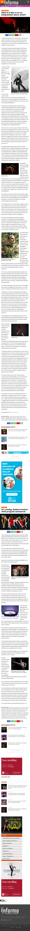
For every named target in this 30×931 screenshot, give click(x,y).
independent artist (11, 418)
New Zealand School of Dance (18, 713)
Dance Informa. (14, 412)
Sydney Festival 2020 (20, 717)
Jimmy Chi (3, 712)
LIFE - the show (24, 712)
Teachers (5, 851)
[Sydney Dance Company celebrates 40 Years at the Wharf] (4, 447)
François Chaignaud (6, 711)
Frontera (14, 711)
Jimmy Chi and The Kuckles (13, 712)
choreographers (15, 708)
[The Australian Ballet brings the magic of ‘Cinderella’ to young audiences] (4, 439)
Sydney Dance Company (9, 420)
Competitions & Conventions (11, 838)
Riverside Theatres (17, 714)
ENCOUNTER (9, 709)
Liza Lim (3, 713)
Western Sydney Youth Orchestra (18, 718)
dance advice (12, 417)
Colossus (22, 708)
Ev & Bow (21, 709)
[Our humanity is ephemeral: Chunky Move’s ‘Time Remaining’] (4, 729)
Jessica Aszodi (21, 711)
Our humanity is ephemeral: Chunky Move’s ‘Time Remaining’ (17, 728)
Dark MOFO (19, 417)
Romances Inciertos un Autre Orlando (14, 715)
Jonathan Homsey (10, 419)
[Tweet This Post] (10, 34)
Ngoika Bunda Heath (20, 419)
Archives (12, 927)
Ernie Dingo (16, 709)
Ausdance (12, 416)
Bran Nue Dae (6, 708)
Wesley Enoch (5, 718)
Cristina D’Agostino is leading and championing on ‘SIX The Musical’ (16, 736)
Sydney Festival (10, 717)
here (26, 703)
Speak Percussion (23, 715)
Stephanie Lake (5, 716)
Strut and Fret (14, 716)
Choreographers (7, 853)
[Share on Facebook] (6, 34)
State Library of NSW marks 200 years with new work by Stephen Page (17, 430)
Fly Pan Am (13, 710)
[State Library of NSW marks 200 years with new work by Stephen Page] (4, 431)
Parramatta (8, 714)
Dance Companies (8, 856)
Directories (18, 927)
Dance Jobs (6, 858)
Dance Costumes (7, 848)
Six (17, 715)
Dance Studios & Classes (10, 840)
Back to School (7, 843)
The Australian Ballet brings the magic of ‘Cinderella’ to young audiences (17, 438)
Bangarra (17, 416)
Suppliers (5, 846)
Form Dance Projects (22, 710)
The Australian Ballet (21, 420)
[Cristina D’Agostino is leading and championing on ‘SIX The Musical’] (4, 737)
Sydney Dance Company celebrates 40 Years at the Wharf (17, 445)
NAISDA (7, 713)
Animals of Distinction (15, 707)
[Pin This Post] (16, 34)
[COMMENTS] (23, 34)
